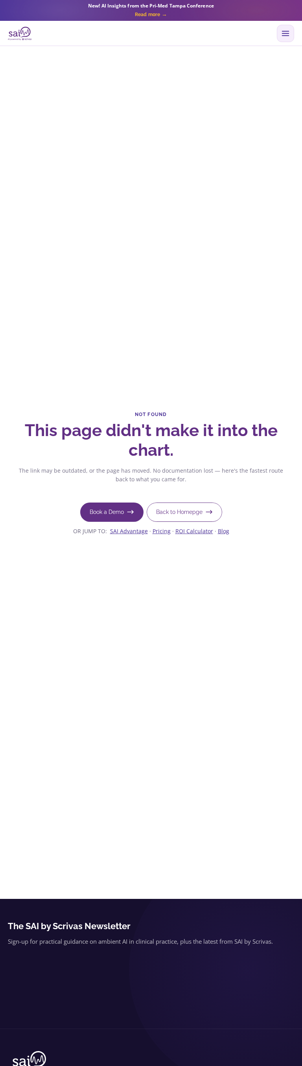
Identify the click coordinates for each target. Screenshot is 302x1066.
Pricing (162, 531)
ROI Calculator (194, 531)
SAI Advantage (129, 531)
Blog (223, 531)
